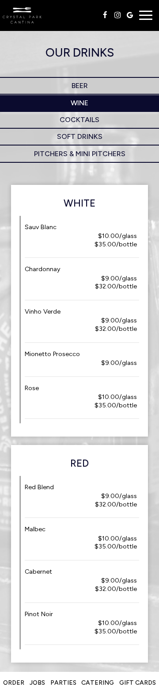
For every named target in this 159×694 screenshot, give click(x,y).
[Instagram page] (117, 15)
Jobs (37, 682)
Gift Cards (137, 682)
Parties (63, 682)
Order (13, 682)
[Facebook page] (105, 15)
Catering (97, 682)
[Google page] (130, 15)
